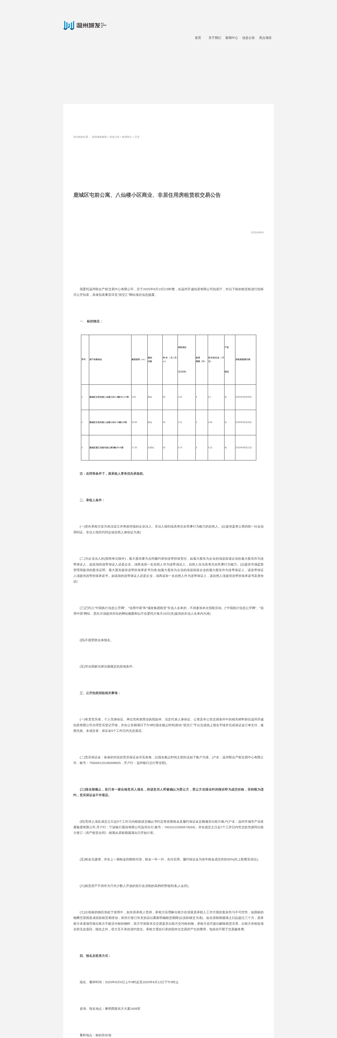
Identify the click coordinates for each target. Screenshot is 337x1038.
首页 (198, 38)
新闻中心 (231, 38)
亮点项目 (265, 38)
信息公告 (248, 38)
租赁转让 (127, 136)
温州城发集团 (99, 136)
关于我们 (215, 38)
